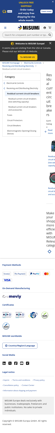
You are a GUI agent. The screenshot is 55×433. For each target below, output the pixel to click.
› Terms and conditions (21, 380)
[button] (46, 11)
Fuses (9, 115)
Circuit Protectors (14, 120)
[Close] (50, 43)
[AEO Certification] (33, 315)
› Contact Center (27, 385)
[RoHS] (44, 315)
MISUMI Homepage (11, 62)
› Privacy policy (39, 380)
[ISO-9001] (7, 315)
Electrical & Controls (32, 62)
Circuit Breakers (14, 125)
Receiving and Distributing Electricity (18, 66)
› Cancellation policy (10, 385)
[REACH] (6, 326)
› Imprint (5, 380)
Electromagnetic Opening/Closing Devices (21, 132)
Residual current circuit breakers (23, 93)
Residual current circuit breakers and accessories (22, 108)
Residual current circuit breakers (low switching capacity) (22, 100)
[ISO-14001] (20, 315)
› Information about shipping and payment (19, 390)
